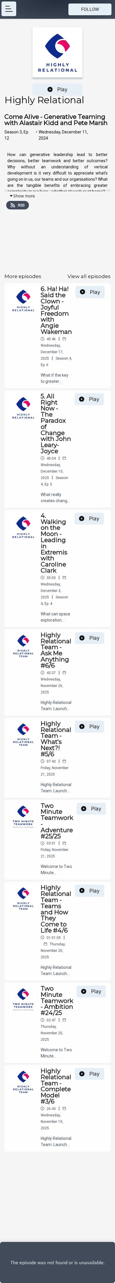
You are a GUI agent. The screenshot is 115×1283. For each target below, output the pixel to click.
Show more (24, 195)
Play (62, 89)
